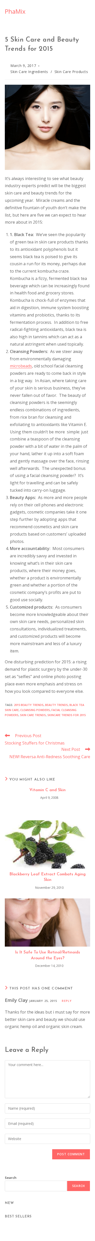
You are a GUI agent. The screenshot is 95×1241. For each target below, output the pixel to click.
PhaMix (15, 11)
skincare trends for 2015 (66, 715)
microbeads (21, 366)
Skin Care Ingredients (29, 71)
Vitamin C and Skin (47, 790)
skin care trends (33, 715)
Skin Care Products (71, 71)
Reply (67, 1001)
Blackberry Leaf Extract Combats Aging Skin (47, 877)
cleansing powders (35, 710)
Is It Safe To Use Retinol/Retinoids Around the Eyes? (47, 955)
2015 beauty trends (29, 705)
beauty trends (56, 705)
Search (10, 1177)
